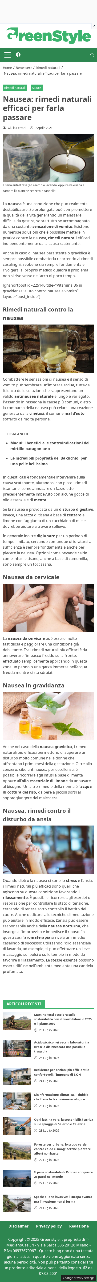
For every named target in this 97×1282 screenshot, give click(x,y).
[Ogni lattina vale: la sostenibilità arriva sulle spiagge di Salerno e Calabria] (17, 1126)
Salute (36, 88)
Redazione (79, 1226)
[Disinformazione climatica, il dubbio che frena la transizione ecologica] (17, 1101)
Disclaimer (18, 1226)
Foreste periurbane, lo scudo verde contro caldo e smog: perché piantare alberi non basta (62, 1149)
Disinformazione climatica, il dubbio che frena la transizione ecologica (61, 1096)
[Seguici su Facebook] (18, 55)
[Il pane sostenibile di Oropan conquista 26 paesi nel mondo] (17, 1178)
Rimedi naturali (14, 88)
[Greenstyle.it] (48, 35)
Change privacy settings (78, 1278)
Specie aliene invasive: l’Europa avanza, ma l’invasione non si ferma (63, 1199)
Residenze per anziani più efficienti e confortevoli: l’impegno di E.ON (61, 1072)
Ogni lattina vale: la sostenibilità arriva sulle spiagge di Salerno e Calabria (63, 1121)
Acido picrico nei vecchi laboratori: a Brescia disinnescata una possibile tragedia (61, 1046)
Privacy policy (49, 1226)
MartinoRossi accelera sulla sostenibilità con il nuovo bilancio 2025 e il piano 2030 (63, 1019)
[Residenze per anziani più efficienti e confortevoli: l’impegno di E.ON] (17, 1076)
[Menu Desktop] (7, 55)
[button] (92, 55)
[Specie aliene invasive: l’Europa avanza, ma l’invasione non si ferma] (17, 1203)
